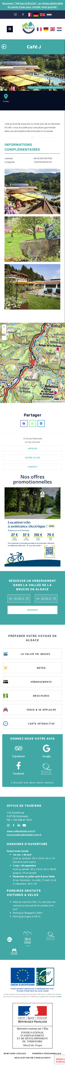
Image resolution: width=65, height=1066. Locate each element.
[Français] (29, 14)
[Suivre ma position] (4, 344)
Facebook (18, 773)
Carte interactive (41, 723)
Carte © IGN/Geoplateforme (53, 401)
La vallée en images (35, 653)
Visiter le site (32, 457)
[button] (32, 363)
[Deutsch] (36, 14)
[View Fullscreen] (4, 338)
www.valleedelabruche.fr (21, 831)
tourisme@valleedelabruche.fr (24, 835)
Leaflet (38, 401)
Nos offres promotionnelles (32, 479)
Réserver (32, 609)
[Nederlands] (49, 14)
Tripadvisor (18, 756)
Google (46, 756)
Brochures (41, 695)
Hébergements (41, 681)
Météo (41, 667)
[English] (42, 14)
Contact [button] (32, 466)
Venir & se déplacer (41, 709)
